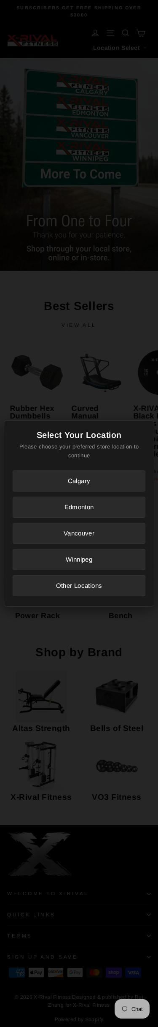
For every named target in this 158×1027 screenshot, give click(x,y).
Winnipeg (79, 559)
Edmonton (79, 507)
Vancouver (79, 533)
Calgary (79, 480)
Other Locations (79, 585)
